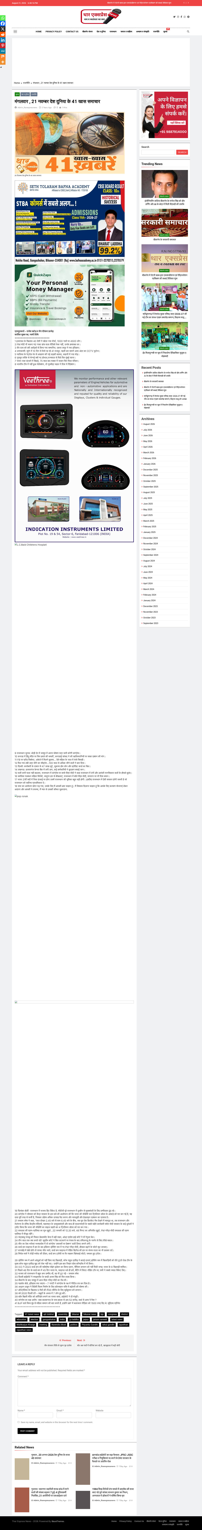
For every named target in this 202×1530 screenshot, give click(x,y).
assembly (62, 1314)
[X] (2, 29)
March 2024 (148, 589)
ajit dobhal (48, 1314)
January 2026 (149, 464)
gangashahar (49, 1319)
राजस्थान (113, 31)
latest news (116, 1319)
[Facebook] (2, 23)
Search (145, 146)
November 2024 (150, 543)
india (62, 1319)
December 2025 (150, 469)
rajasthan (123, 1324)
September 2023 (150, 623)
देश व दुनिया (101, 31)
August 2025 (149, 492)
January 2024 (149, 600)
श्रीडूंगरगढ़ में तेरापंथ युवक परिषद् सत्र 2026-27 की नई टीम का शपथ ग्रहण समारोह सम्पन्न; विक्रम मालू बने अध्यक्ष (129, 3)
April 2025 (148, 515)
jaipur (86, 1319)
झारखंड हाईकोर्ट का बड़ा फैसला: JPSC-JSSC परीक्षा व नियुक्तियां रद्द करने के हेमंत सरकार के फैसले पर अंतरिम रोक (112, 1458)
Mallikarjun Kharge (26, 1324)
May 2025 (147, 509)
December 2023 (150, 606)
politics (73, 1324)
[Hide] (1, 67)
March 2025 (148, 521)
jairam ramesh (100, 1319)
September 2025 (150, 487)
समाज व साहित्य (126, 31)
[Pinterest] (2, 45)
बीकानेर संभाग (87, 31)
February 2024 (149, 595)
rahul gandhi (108, 1324)
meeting (43, 1324)
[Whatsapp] (2, 18)
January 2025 (149, 532)
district (124, 1314)
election (34, 1319)
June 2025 (148, 504)
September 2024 (150, 555)
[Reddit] (2, 34)
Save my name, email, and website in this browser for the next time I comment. (57, 1422)
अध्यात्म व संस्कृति (142, 31)
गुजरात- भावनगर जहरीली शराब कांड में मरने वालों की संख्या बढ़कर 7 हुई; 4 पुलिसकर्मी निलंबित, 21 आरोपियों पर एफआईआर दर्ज (50, 1492)
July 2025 (147, 498)
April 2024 (148, 583)
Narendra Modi (59, 1324)
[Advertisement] (101, 60)
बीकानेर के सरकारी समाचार (164, 239)
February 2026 (149, 458)
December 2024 (150, 538)
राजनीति (156, 31)
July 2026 (147, 430)
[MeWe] (2, 51)
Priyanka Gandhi (90, 1324)
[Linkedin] (2, 40)
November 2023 (150, 612)
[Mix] (2, 56)
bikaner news (89, 1314)
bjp (102, 1314)
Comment (23, 1376)
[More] (2, 62)
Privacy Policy (54, 31)
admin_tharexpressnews (27, 107)
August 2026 (149, 424)
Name (21, 1410)
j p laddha (74, 1319)
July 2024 (147, 566)
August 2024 (149, 561)
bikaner (75, 1314)
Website (99, 1410)
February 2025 (149, 526)
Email (60, 1410)
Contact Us (72, 31)
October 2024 (149, 549)
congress (112, 1314)
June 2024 (148, 572)
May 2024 (147, 578)
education (21, 1319)
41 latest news (32, 1314)
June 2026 (148, 435)
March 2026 (148, 452)
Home (38, 31)
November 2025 (150, 475)
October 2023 (149, 617)
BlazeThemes (58, 1521)
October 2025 (149, 481)
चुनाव (166, 30)
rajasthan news (24, 1330)
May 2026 (147, 441)
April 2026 (148, 447)
